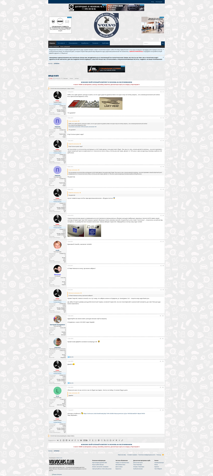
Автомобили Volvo (120, 464)
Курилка (156, 466)
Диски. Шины (119, 466)
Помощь (159, 455)
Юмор (156, 464)
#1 (163, 92)
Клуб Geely (105, 43)
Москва (64, 257)
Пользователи (73, 43)
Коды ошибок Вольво (98, 464)
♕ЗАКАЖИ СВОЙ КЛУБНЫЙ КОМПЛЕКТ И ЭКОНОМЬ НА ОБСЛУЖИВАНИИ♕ (106, 82)
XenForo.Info (59, 457)
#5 (163, 189)
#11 (163, 338)
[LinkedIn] (84, 440)
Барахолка (118, 469)
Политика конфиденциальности (146, 455)
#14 (163, 410)
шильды (77, 78)
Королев (64, 332)
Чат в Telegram (158, 469)
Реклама (104, 5)
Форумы (52, 43)
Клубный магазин (138, 469)
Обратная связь (122, 455)
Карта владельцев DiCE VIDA (99, 462)
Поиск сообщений (65, 46)
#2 (163, 118)
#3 (163, 140)
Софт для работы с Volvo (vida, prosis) (101, 469)
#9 (163, 289)
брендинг (65, 78)
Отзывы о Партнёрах (138, 466)
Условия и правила (132, 455)
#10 (163, 316)
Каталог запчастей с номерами (100, 466)
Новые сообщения (54, 46)
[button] (66, 43)
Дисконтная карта (138, 462)
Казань (64, 403)
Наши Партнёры (137, 464)
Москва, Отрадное (61, 110)
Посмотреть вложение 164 (89, 126)
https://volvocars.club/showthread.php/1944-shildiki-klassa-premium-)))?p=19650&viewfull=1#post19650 (114, 413)
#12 (163, 361)
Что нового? (61, 43)
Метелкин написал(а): (74, 293)
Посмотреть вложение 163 (75, 126)
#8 (163, 265)
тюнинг (71, 78)
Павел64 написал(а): (74, 144)
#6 (163, 215)
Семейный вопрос (159, 462)
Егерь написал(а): (73, 121)
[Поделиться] (161, 92)
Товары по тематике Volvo (122, 462)
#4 (163, 166)
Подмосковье (62, 134)
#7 (163, 241)
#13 (163, 387)
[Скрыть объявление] (163, 50)
